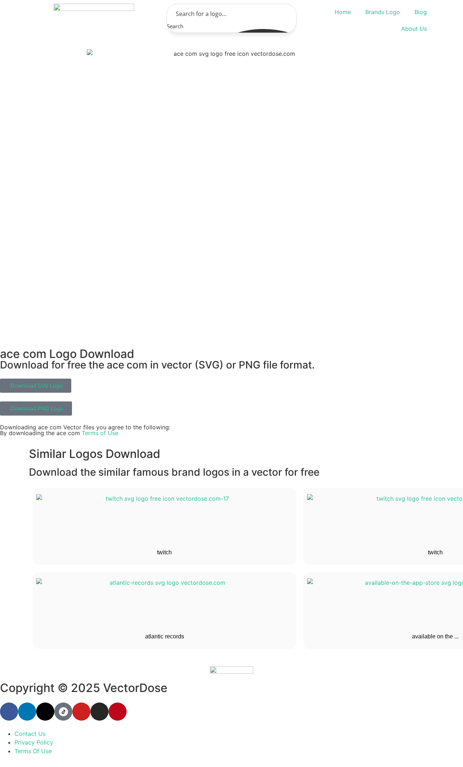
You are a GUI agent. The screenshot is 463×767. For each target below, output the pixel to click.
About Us (414, 28)
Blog (421, 12)
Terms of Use (100, 433)
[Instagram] (99, 712)
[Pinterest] (118, 712)
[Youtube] (81, 712)
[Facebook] (9, 712)
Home (343, 12)
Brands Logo (382, 12)
